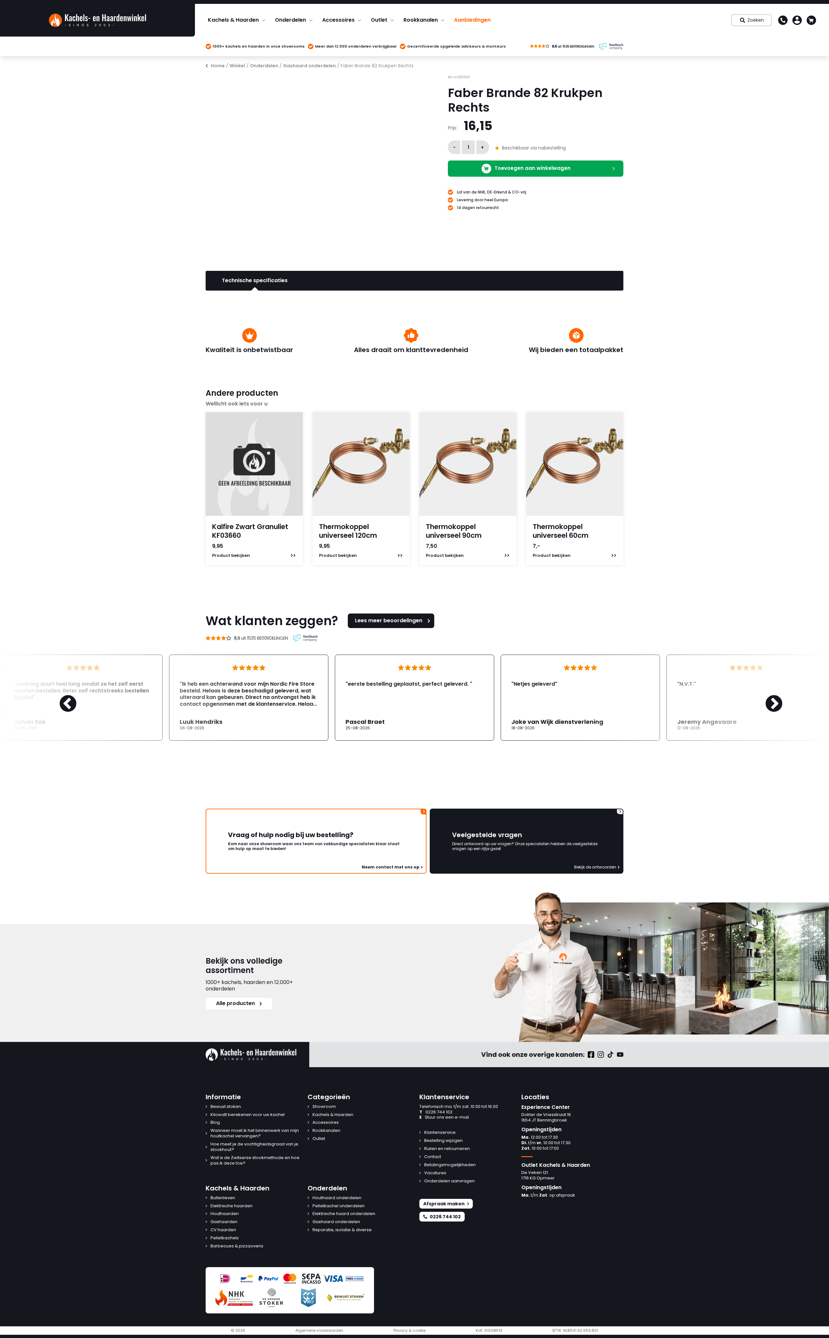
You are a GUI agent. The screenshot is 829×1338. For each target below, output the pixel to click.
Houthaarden (224, 1214)
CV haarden (223, 1230)
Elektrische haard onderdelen (343, 1214)
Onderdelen (290, 20)
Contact (432, 1157)
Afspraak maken (444, 1203)
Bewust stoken (225, 1107)
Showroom (324, 1107)
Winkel (237, 65)
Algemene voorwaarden (319, 1330)
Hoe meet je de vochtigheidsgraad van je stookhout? (254, 1147)
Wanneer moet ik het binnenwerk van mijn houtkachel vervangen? (254, 1133)
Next (767, 697)
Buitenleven (222, 1198)
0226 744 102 (435, 1112)
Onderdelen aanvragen (449, 1181)
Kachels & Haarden (233, 20)
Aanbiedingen (472, 20)
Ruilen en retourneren (447, 1149)
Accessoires (338, 20)
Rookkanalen (420, 20)
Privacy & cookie (409, 1330)
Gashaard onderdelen (309, 65)
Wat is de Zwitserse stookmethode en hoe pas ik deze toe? (255, 1160)
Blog (215, 1122)
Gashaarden (223, 1222)
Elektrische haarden (231, 1206)
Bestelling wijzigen (443, 1141)
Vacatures (435, 1173)
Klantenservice (440, 1132)
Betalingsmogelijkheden (450, 1165)
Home (218, 65)
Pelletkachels (224, 1238)
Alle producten (235, 1003)
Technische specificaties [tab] (255, 280)
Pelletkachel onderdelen (338, 1206)
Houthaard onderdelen (336, 1198)
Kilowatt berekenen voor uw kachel (247, 1115)
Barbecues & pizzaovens (236, 1246)
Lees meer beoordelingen (388, 620)
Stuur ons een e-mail (444, 1117)
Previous (61, 697)
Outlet (379, 20)
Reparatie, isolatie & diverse (342, 1230)
